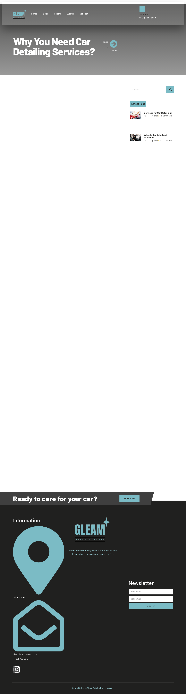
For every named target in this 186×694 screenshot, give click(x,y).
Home (34, 13)
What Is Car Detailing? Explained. (155, 136)
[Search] (170, 89)
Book (45, 13)
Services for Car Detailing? (158, 112)
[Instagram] (16, 669)
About (70, 13)
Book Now (144, 14)
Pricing (57, 13)
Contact (83, 13)
